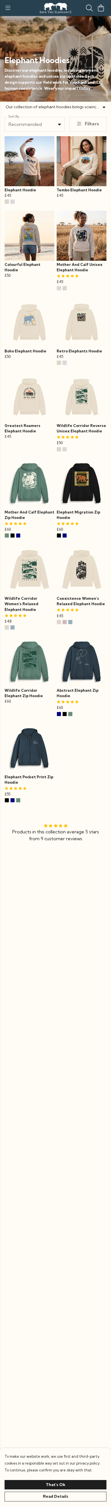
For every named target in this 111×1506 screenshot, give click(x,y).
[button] (59, 124)
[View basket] (100, 8)
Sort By (13, 116)
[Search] (89, 8)
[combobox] (35, 124)
